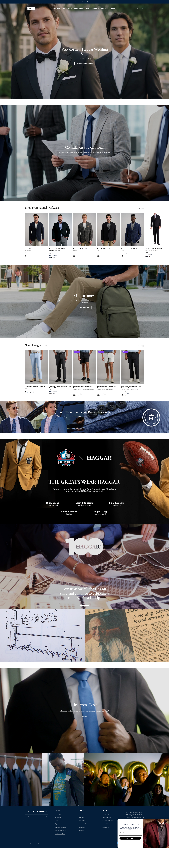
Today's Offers (82, 827)
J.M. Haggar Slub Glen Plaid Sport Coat (83, 248)
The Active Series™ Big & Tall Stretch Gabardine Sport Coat (58, 249)
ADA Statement (106, 827)
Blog (56, 824)
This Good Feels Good (60, 834)
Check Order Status (83, 814)
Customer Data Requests (108, 820)
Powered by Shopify (38, 843)
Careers (56, 820)
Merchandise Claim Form (84, 824)
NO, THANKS (130, 842)
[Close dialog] (167, 820)
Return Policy (81, 817)
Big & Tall (103, 8)
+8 (32, 392)
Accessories (94, 8)
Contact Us (81, 830)
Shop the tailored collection (84, 159)
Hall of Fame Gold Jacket (60, 830)
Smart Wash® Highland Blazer (104, 248)
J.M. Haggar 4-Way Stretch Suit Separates (155, 248)
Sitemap (56, 837)
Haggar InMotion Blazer (31, 248)
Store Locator (58, 817)
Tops (87, 8)
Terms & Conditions (107, 817)
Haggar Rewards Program (60, 827)
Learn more (84, 603)
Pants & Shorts (78, 8)
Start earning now (84, 421)
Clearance (112, 8)
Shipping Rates (82, 820)
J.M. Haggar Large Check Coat (129, 248)
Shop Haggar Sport (84, 307)
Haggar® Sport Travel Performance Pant (35, 386)
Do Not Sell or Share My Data (109, 824)
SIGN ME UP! (130, 838)
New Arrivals (57, 8)
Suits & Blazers (66, 8)
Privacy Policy (106, 814)
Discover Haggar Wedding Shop (85, 63)
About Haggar (58, 814)
